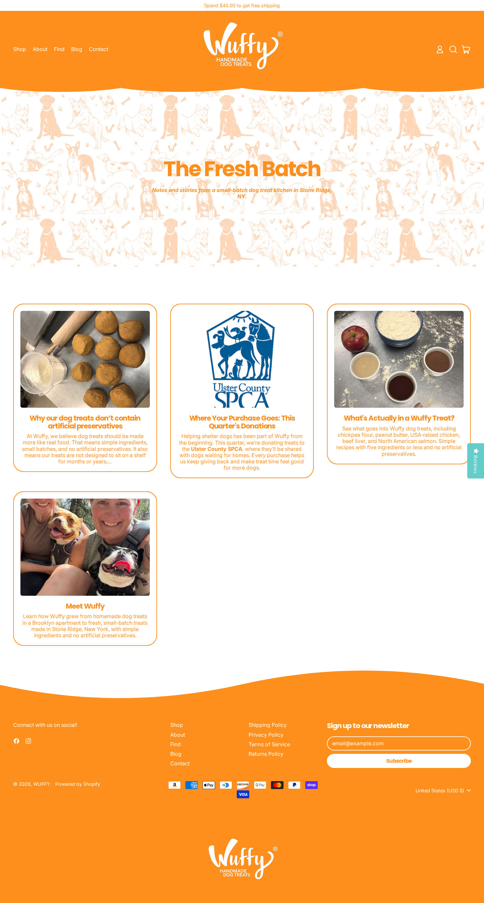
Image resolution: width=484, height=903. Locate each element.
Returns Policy (266, 754)
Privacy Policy (266, 734)
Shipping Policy (268, 725)
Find (59, 49)
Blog (76, 49)
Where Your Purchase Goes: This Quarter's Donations (242, 421)
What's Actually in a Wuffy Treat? (399, 418)
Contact (98, 49)
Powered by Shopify (77, 784)
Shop (19, 49)
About (40, 49)
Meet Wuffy (85, 606)
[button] (453, 49)
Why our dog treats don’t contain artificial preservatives (85, 421)
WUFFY (41, 784)
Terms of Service (269, 744)
